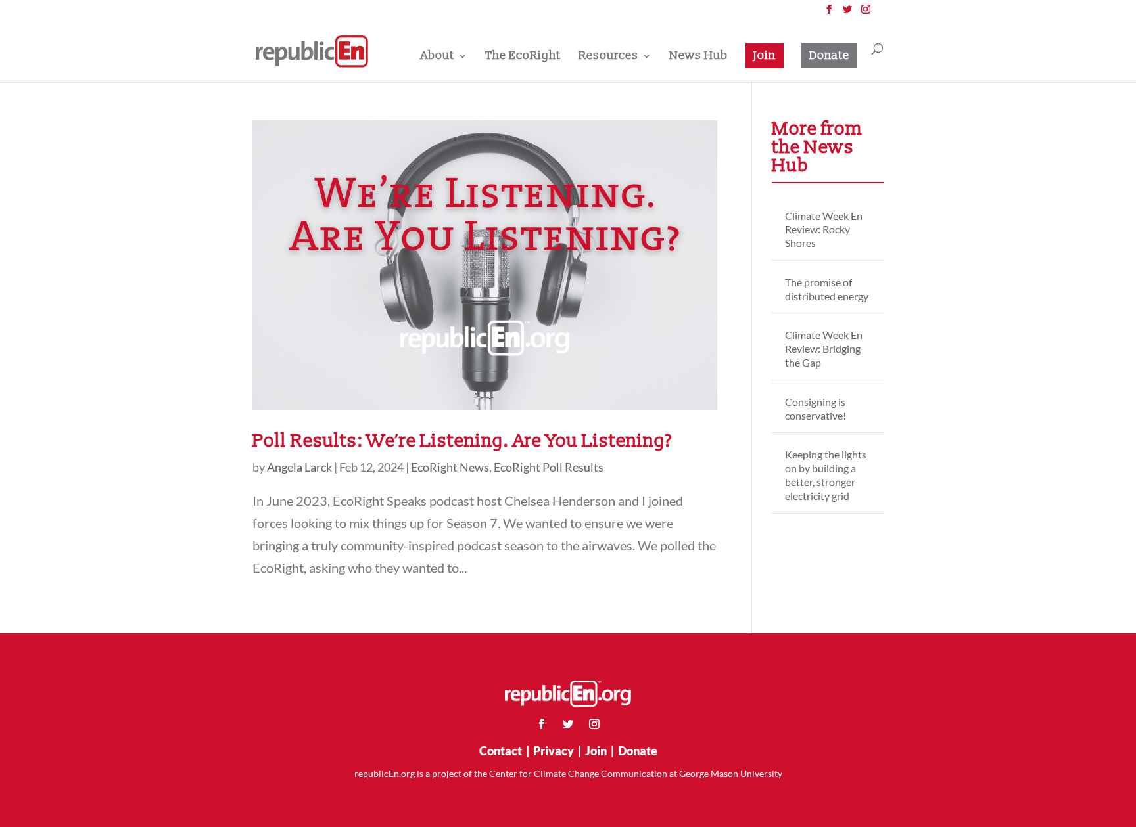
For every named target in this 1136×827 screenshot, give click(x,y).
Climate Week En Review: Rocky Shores (824, 230)
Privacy (553, 751)
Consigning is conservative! (815, 408)
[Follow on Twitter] (568, 723)
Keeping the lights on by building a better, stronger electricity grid (825, 474)
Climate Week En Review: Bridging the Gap (824, 348)
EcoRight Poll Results (549, 467)
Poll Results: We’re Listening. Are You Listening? (462, 441)
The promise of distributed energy (826, 289)
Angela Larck (299, 467)
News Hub (698, 57)
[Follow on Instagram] (594, 723)
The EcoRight (523, 57)
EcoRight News (450, 467)
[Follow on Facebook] (541, 723)
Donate (829, 55)
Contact (500, 751)
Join (764, 55)
